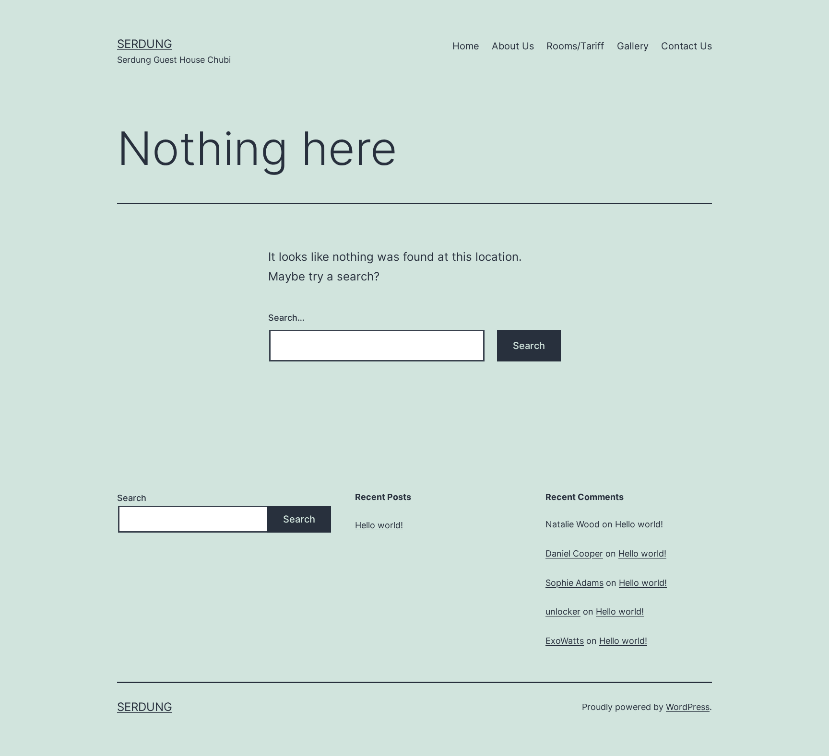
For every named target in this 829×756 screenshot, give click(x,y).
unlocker (562, 611)
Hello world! (379, 525)
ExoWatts (564, 641)
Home (465, 46)
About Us (513, 46)
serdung (144, 44)
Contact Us (686, 46)
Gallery (633, 46)
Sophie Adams (574, 583)
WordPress (688, 707)
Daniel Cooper (574, 553)
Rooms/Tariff (575, 46)
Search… (286, 318)
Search (131, 498)
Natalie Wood (572, 524)
